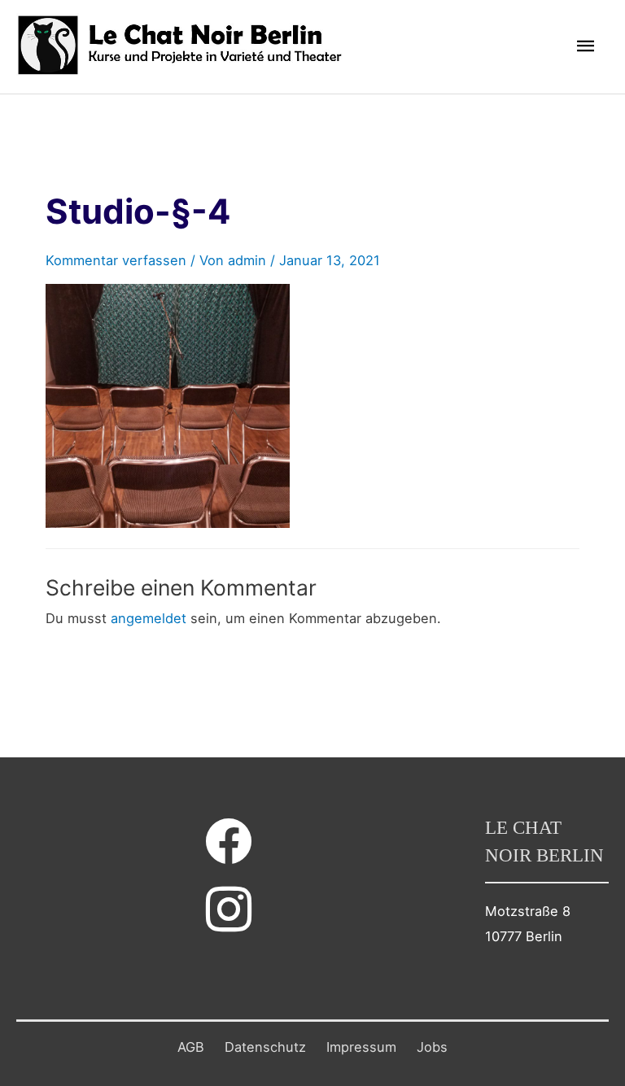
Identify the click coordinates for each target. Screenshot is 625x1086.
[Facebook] (229, 840)
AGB (190, 1047)
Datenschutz (265, 1047)
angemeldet (148, 618)
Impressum (361, 1047)
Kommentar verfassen (116, 260)
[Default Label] (229, 909)
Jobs (432, 1047)
